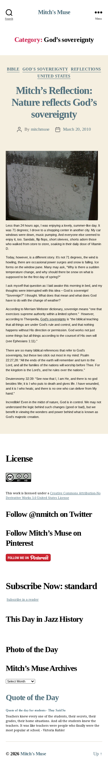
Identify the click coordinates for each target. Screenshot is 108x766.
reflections (86, 69)
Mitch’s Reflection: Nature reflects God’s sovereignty (54, 102)
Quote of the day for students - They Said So (36, 710)
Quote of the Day (32, 697)
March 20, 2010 (77, 129)
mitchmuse (40, 129)
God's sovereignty (45, 69)
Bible (13, 69)
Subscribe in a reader (23, 600)
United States (54, 76)
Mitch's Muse (54, 12)
